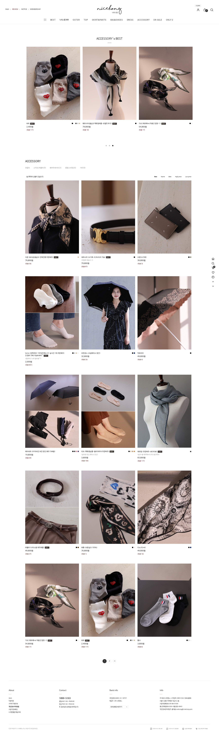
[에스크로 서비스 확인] (151, 729)
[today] (213, 276)
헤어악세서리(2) (55, 168)
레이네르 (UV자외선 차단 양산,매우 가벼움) (40, 451)
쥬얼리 (27, 168)
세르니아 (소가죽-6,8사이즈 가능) (93, 257)
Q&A (7, 9)
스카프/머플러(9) (40, 168)
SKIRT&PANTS (99, 20)
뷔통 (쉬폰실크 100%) (89, 548)
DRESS (130, 20)
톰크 (139, 640)
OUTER (76, 20)
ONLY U (169, 20)
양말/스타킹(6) (70, 168)
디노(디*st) (142, 548)
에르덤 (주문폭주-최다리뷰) (147, 452)
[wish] (213, 271)
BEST (53, 20)
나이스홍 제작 (64, 20)
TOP (86, 20)
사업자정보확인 (13, 709)
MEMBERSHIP (35, 9)
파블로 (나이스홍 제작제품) (34, 548)
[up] (213, 280)
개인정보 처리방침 (14, 706)
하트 (82, 640)
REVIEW (15, 9)
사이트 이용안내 (13, 704)
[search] (213, 263)
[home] (213, 258)
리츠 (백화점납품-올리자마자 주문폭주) (85, 124)
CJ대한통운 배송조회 (15, 712)
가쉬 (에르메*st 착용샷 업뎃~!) (36, 640)
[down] (213, 285)
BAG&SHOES (116, 20)
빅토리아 (141, 353)
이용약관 (11, 701)
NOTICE (24, 9)
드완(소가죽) (142, 257)
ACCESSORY (143, 20)
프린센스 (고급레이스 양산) (90, 353)
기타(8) (83, 168)
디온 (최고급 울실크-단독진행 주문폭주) (39, 257)
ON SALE (157, 20)
